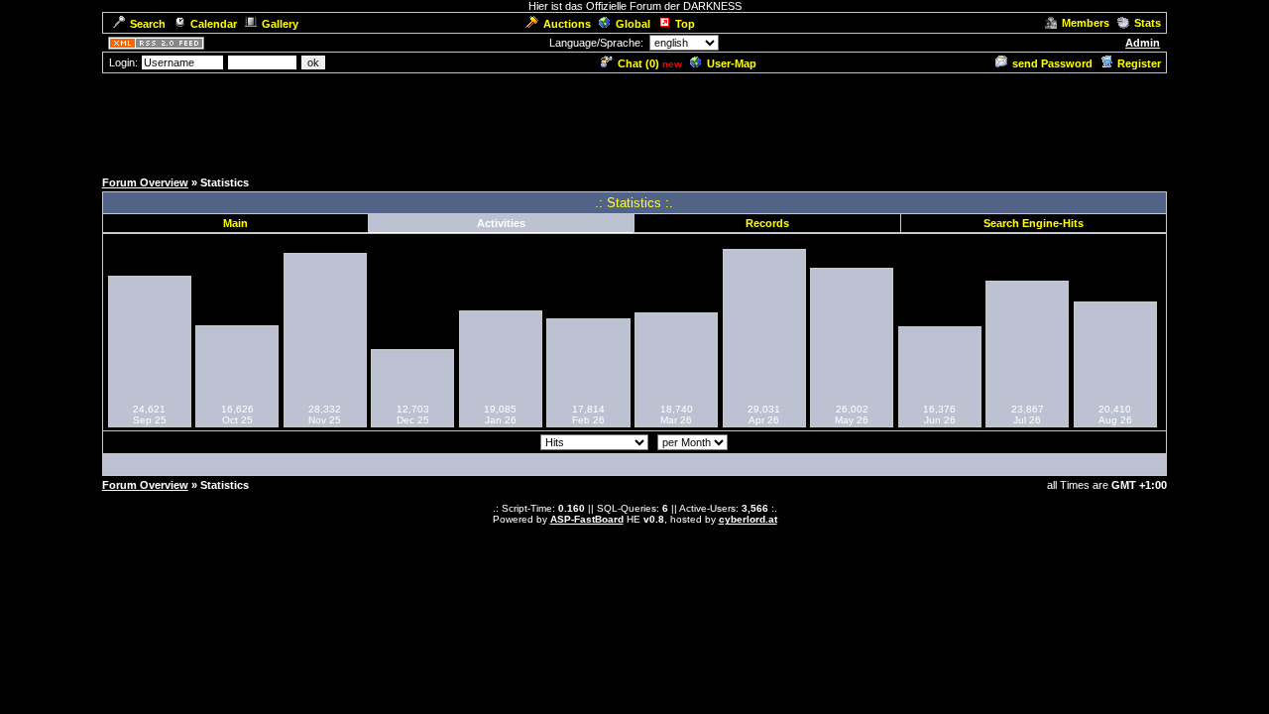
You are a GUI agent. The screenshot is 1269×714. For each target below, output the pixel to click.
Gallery (280, 24)
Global (633, 24)
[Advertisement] (634, 120)
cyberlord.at (748, 519)
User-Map (731, 63)
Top (685, 24)
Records (767, 223)
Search (148, 24)
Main (235, 223)
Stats (1147, 23)
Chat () (638, 63)
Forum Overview (145, 182)
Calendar (213, 24)
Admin (1142, 43)
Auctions (567, 24)
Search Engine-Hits (1033, 223)
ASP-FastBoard (587, 519)
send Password (1052, 63)
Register (1139, 63)
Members (1085, 23)
